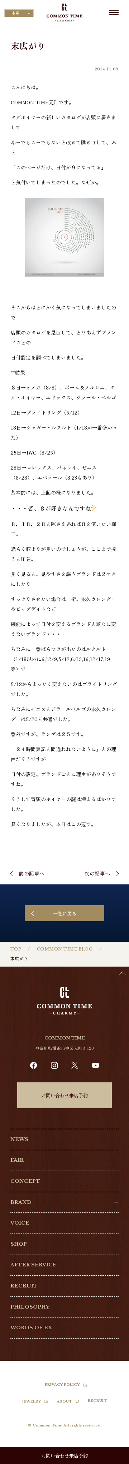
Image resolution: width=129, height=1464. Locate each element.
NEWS (19, 1139)
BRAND (21, 1202)
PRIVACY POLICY (62, 1385)
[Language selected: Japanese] (111, 1457)
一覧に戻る (64, 913)
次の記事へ (97, 873)
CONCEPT (25, 1181)
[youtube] (95, 1065)
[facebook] (33, 1065)
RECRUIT (24, 1286)
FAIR (17, 1160)
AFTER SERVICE (33, 1265)
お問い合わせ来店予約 (64, 1095)
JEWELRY (31, 1401)
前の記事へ (32, 873)
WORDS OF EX (31, 1328)
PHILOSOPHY (29, 1307)
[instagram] (54, 1065)
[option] (111, 1458)
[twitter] (74, 1065)
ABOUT (64, 1401)
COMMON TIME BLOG (64, 949)
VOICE (19, 1223)
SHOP (18, 1244)
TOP (15, 949)
